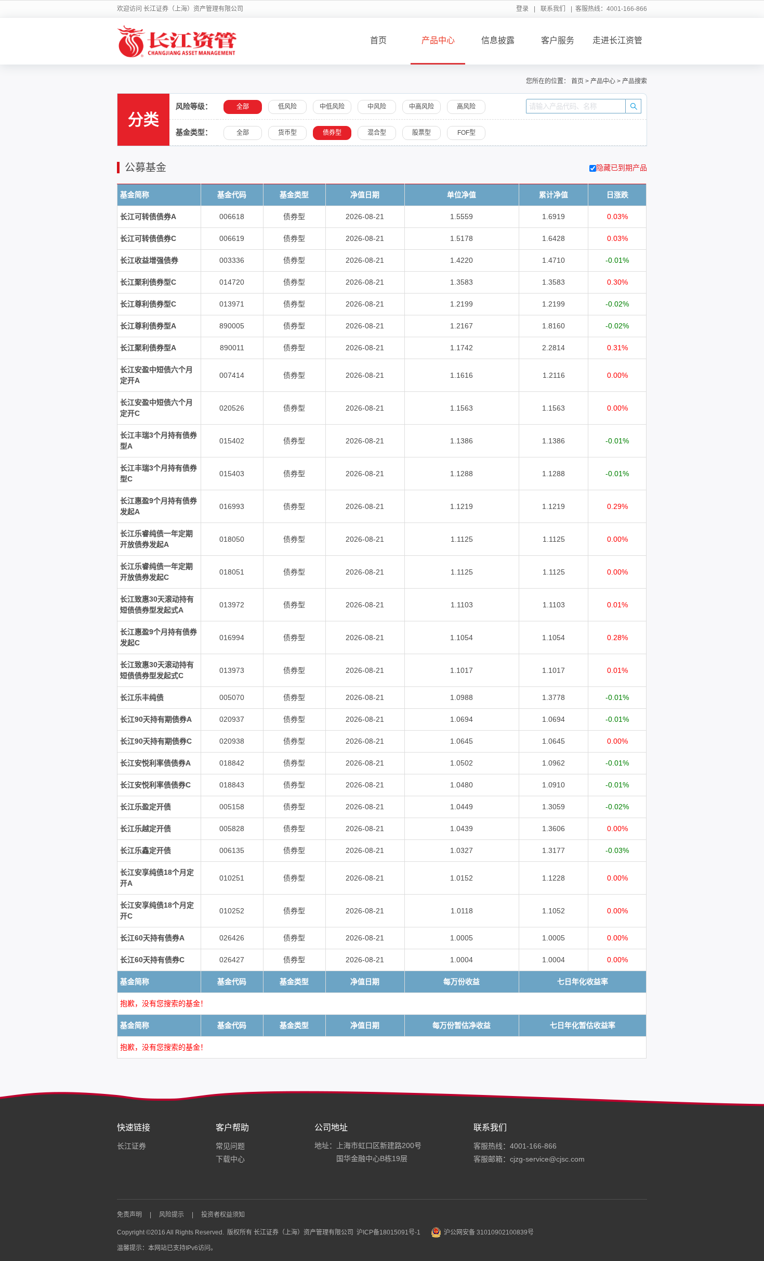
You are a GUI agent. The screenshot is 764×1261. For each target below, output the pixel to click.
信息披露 (498, 40)
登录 (522, 8)
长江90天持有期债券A (156, 719)
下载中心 (230, 1159)
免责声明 (129, 1214)
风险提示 (171, 1214)
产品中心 (438, 40)
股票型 (421, 132)
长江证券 (131, 1146)
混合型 (376, 132)
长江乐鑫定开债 (145, 850)
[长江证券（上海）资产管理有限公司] (176, 41)
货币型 (287, 132)
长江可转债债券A (148, 216)
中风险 (376, 106)
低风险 (287, 106)
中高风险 (421, 106)
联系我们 (553, 8)
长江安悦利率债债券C (155, 785)
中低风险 (332, 106)
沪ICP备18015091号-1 (388, 1232)
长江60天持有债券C (152, 960)
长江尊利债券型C (148, 304)
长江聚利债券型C (148, 282)
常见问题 (230, 1146)
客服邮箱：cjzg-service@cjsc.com (529, 1159)
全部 (242, 132)
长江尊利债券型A (148, 326)
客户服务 (557, 40)
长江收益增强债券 (149, 260)
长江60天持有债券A (152, 938)
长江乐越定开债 (145, 828)
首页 (378, 40)
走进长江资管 (617, 40)
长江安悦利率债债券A (155, 763)
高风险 (466, 106)
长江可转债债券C (148, 238)
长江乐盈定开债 (145, 807)
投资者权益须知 (223, 1214)
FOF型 (466, 132)
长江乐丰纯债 (142, 697)
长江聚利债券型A (148, 347)
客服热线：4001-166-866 (515, 1146)
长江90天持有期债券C (156, 741)
